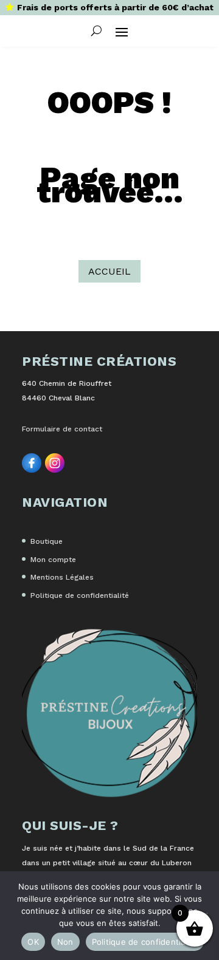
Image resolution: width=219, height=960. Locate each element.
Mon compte (53, 559)
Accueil (109, 271)
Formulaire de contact (62, 429)
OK (33, 942)
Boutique (46, 541)
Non (65, 942)
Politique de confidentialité (79, 595)
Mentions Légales (62, 577)
